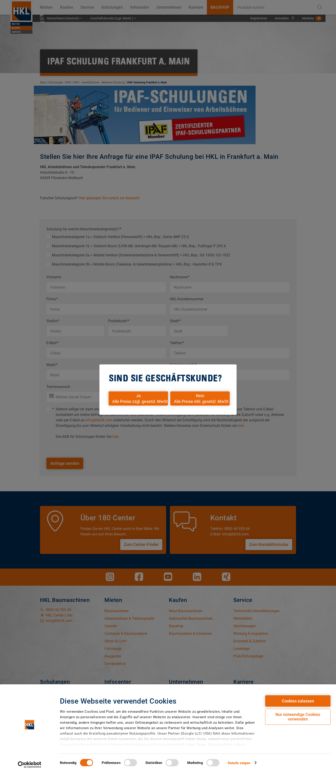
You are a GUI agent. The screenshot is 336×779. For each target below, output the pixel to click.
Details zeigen (239, 763)
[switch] (130, 762)
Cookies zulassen (298, 701)
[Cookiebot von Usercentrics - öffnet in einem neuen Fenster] (30, 764)
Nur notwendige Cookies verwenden (297, 716)
